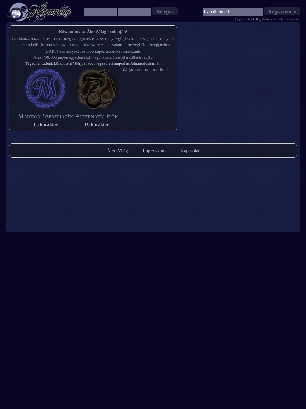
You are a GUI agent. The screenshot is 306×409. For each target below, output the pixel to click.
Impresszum (154, 150)
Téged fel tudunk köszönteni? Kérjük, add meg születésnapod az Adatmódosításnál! (93, 63)
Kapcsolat (189, 150)
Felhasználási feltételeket (284, 19)
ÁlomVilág (117, 150)
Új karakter (45, 124)
